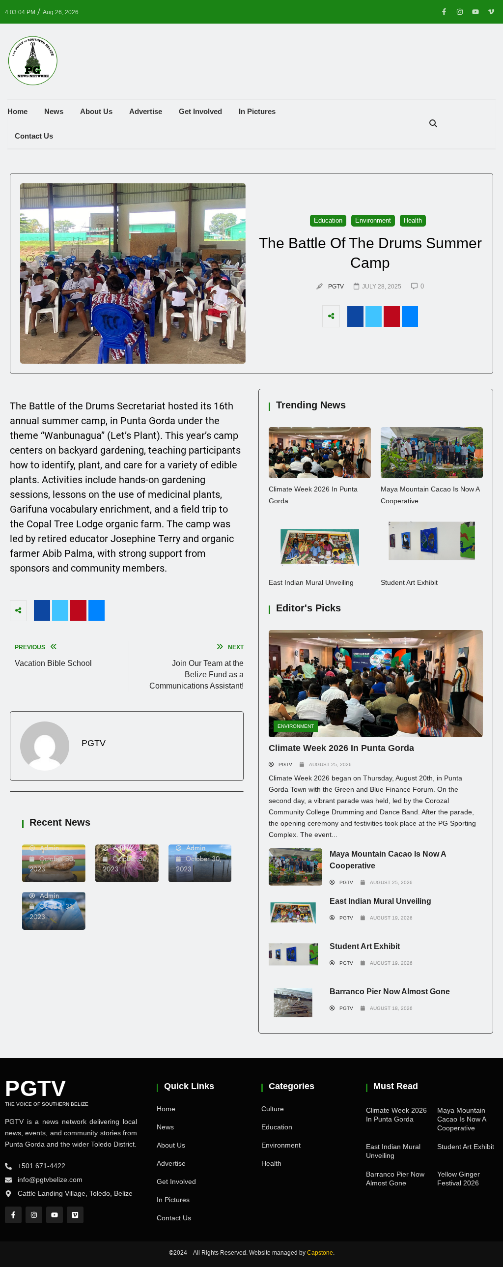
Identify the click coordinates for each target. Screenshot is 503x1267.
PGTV (35, 1088)
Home (17, 111)
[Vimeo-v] (491, 12)
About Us (96, 111)
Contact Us (34, 136)
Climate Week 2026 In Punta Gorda (341, 748)
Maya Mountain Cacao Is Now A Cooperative (461, 1119)
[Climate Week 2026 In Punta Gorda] (320, 452)
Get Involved (200, 111)
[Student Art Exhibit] (432, 546)
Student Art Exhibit (409, 582)
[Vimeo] (75, 1215)
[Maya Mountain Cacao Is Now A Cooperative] (432, 452)
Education (276, 1127)
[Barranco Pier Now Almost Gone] (295, 1004)
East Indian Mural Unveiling (311, 582)
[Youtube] (475, 12)
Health (271, 1163)
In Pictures (257, 111)
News (53, 111)
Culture (272, 1109)
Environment (296, 726)
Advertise (145, 111)
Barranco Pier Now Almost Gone (390, 991)
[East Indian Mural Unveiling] (320, 546)
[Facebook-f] (444, 12)
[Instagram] (460, 12)
